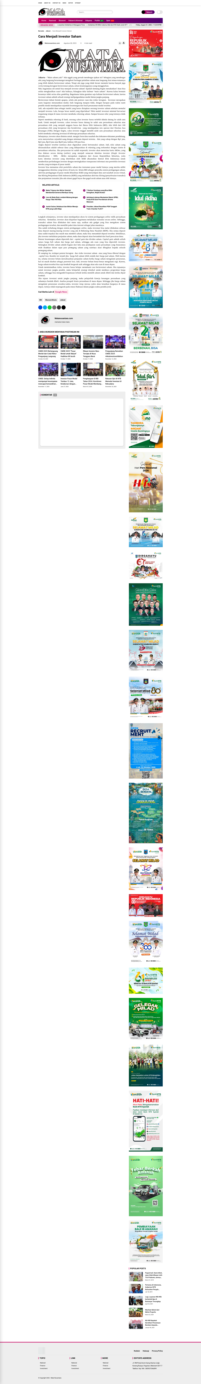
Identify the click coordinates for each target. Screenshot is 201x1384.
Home (40, 3)
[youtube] (158, 2)
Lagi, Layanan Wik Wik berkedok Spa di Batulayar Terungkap (153, 1299)
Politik (99, 20)
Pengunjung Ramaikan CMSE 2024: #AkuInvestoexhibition (114, 353)
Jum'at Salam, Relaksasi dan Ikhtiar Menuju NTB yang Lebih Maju (62, 208)
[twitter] (151, 2)
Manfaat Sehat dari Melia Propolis (152, 1311)
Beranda (41, 31)
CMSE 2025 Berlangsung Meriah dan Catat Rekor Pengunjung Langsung (48, 353)
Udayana (88, 20)
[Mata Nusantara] (51, 15)
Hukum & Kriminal (75, 20)
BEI (40, 300)
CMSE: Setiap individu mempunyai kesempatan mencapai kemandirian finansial (47, 381)
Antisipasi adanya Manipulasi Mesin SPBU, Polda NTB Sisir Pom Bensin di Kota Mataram (102, 199)
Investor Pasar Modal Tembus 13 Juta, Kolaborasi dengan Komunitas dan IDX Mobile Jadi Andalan (69, 381)
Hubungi (146, 1351)
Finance (42, 1366)
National (42, 1363)
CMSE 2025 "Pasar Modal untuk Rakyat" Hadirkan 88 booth (69, 353)
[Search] (110, 12)
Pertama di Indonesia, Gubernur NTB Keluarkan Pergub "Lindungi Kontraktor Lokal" (153, 1287)
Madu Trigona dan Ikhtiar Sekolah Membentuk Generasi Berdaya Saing (59, 191)
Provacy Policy (157, 1351)
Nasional (52, 20)
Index (64, 3)
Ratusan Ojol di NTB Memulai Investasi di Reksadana (113, 381)
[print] (54, 307)
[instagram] (154, 2)
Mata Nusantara (56, 1378)
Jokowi (48, 31)
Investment (43, 1368)
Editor (70, 3)
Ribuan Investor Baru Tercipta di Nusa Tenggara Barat (91, 353)
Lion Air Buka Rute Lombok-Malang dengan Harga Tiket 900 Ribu (62, 198)
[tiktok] (161, 2)
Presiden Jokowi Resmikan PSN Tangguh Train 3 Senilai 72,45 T (102, 208)
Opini (110, 20)
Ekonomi (62, 20)
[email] (59, 307)
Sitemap (77, 3)
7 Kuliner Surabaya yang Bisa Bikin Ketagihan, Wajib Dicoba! (99, 191)
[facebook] (147, 2)
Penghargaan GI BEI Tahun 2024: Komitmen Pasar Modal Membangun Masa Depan (93, 381)
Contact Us (56, 3)
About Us (47, 3)
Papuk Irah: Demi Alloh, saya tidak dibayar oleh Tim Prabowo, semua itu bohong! (153, 1275)
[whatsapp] (50, 307)
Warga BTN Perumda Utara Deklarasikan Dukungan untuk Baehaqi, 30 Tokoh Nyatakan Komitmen (88, 25)
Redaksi (137, 1351)
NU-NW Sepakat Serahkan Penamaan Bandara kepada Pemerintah (153, 1323)
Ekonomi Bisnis (51, 300)
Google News (61, 292)
